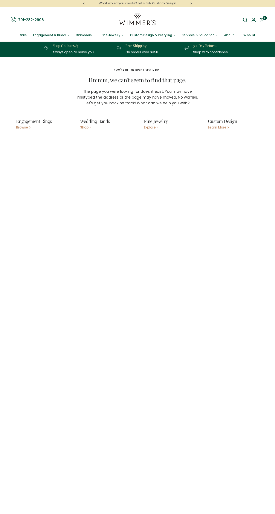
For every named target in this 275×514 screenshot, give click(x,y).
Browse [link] (22, 127)
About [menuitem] (229, 35)
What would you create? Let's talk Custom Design (137, 3)
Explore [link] (150, 127)
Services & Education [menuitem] (198, 35)
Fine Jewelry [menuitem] (110, 35)
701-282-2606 (31, 19)
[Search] (245, 20)
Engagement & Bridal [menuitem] (49, 35)
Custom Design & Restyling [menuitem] (151, 35)
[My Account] (253, 20)
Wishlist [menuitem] (249, 35)
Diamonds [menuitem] (84, 35)
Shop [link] (84, 127)
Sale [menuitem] (23, 35)
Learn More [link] (217, 127)
